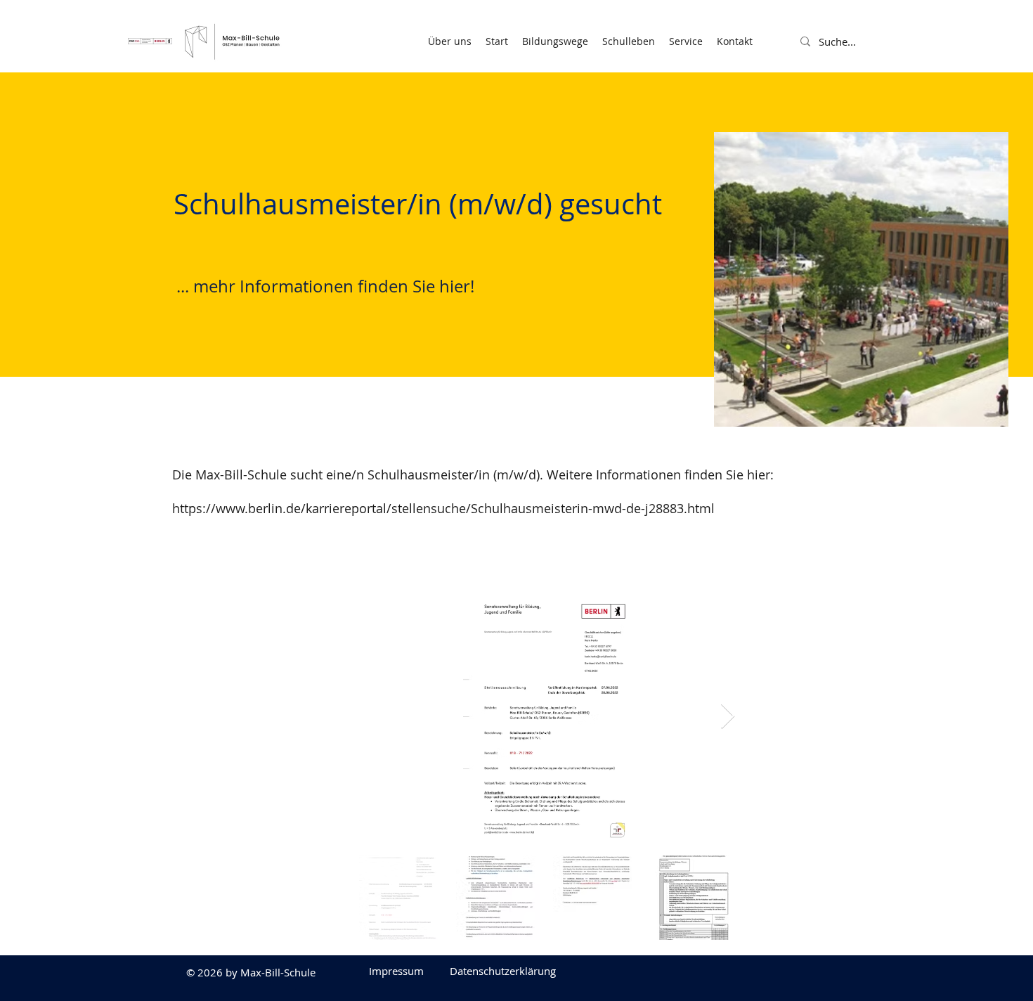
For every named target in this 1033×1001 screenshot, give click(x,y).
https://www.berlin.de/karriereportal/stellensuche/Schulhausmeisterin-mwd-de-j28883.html (443, 508)
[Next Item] (728, 716)
